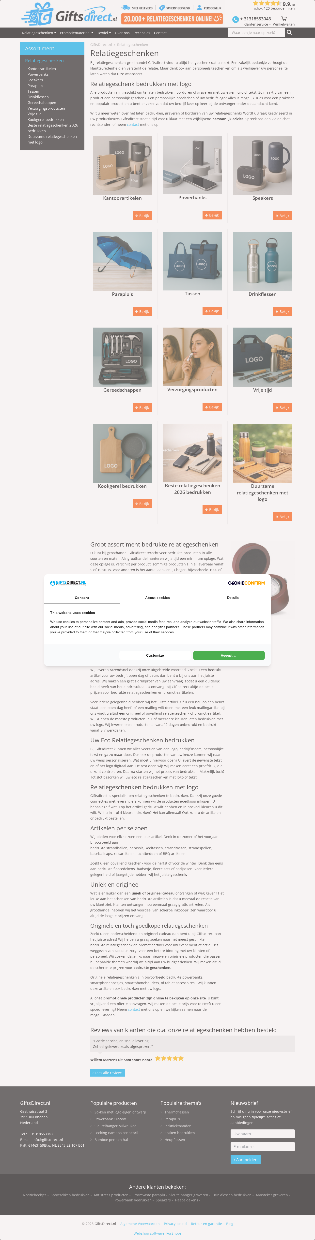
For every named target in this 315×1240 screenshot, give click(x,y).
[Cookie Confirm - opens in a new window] (246, 583)
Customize (155, 655)
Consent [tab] (82, 598)
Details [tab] (233, 598)
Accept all (229, 655)
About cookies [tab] (157, 598)
